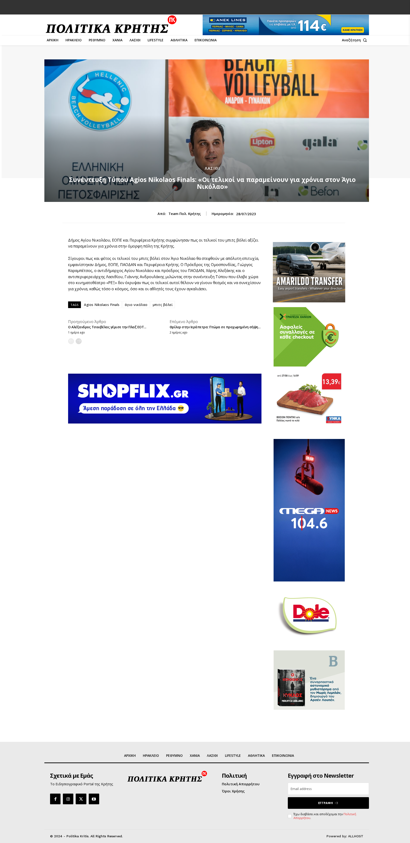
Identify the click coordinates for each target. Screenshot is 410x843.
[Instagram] (68, 799)
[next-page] (79, 341)
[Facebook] (55, 799)
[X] (81, 799)
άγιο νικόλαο (136, 304)
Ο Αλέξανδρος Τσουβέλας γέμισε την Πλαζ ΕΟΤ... (107, 327)
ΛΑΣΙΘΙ (212, 168)
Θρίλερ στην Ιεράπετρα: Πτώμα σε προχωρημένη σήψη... (215, 327)
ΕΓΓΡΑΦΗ (325, 803)
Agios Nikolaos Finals (102, 304)
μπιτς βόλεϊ (163, 304)
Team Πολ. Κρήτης (184, 213)
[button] (355, 40)
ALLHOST (355, 836)
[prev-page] (71, 341)
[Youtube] (94, 799)
